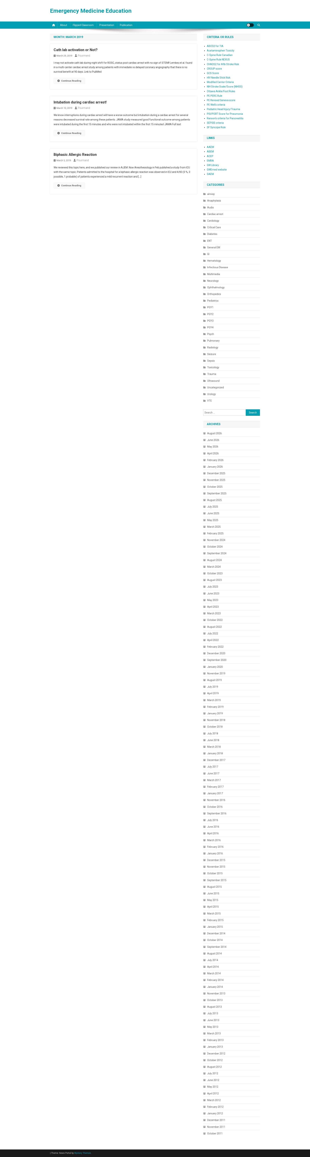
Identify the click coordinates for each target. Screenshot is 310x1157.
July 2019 (212, 686)
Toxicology (213, 367)
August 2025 (214, 500)
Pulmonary (213, 340)
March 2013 (214, 1033)
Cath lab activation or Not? (76, 50)
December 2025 (216, 473)
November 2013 (216, 993)
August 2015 (214, 886)
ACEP (210, 156)
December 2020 (216, 653)
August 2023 (214, 580)
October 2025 (215, 486)
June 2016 (213, 826)
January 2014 (215, 986)
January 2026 (215, 466)
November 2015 (216, 866)
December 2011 (216, 1120)
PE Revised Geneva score (221, 100)
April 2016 (213, 833)
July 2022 (212, 633)
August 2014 (214, 953)
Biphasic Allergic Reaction (75, 154)
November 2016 (216, 800)
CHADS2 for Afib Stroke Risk (223, 64)
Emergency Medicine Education (90, 10)
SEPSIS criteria (215, 122)
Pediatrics (213, 300)
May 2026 (212, 446)
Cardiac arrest (215, 214)
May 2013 (212, 1026)
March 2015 (214, 913)
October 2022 (215, 620)
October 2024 (215, 546)
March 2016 (214, 840)
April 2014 (213, 966)
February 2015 (215, 920)
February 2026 (215, 460)
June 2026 (213, 440)
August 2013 (214, 1006)
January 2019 (215, 713)
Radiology (212, 347)
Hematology (214, 260)
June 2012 (213, 1080)
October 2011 (215, 1133)
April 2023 (213, 606)
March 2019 (214, 700)
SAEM (210, 174)
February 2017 (215, 786)
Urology (211, 394)
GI (208, 254)
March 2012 (214, 1100)
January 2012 (215, 1113)
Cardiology (213, 220)
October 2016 (215, 806)
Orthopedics (214, 294)
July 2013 (212, 1013)
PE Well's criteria (216, 104)
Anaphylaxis (214, 200)
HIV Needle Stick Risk (218, 77)
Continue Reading (71, 80)
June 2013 (213, 1020)
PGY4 (210, 327)
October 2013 (215, 1000)
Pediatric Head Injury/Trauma (223, 109)
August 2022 (214, 626)
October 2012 (215, 1060)
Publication (126, 25)
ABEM (210, 151)
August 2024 (214, 560)
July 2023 (212, 586)
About (63, 25)
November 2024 (216, 540)
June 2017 (213, 773)
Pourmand (84, 55)
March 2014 (214, 973)
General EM (213, 247)
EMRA (210, 160)
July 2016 (212, 820)
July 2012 (212, 1073)
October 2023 (215, 573)
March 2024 (214, 566)
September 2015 (216, 880)
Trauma (211, 374)
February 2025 (215, 533)
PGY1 (210, 307)
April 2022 (213, 640)
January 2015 (215, 926)
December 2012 (216, 1053)
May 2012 (212, 1086)
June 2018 (213, 740)
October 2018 (215, 726)
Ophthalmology (216, 287)
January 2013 (215, 1046)
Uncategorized (215, 387)
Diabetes (212, 234)
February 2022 (215, 646)
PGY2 (210, 314)
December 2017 (216, 760)
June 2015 (213, 893)
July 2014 (212, 960)
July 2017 (212, 766)
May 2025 (212, 520)
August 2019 (214, 680)
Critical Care (214, 227)
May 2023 (212, 600)
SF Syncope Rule (216, 127)
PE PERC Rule (214, 95)
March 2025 (214, 526)
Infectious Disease (217, 267)
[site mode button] (250, 25)
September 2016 (216, 813)
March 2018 (214, 746)
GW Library (213, 165)
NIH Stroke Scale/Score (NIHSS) (225, 86)
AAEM (210, 147)
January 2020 (215, 666)
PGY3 (210, 320)
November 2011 (216, 1126)
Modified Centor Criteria (220, 82)
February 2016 (215, 846)
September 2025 (216, 493)
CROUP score (214, 68)
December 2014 (216, 933)
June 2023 (213, 593)
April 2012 (213, 1093)
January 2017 (215, 793)
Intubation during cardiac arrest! (80, 102)
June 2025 (213, 513)
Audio (210, 207)
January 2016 (215, 853)
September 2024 (216, 553)
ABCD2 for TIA (215, 46)
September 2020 (216, 660)
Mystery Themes (82, 1153)
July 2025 (212, 506)
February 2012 (215, 1106)
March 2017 (214, 780)
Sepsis (211, 360)
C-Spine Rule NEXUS (218, 59)
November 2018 (216, 720)
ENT (209, 240)
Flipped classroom (83, 25)
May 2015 (212, 900)
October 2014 (215, 940)
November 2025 (216, 480)
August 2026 (214, 433)
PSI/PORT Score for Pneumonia (225, 113)
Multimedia (213, 274)
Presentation (106, 25)
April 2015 (213, 906)
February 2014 (215, 980)
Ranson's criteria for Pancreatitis (225, 118)
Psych (210, 334)
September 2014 (216, 946)
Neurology (213, 280)
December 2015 (216, 860)
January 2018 (215, 753)
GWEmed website (217, 169)
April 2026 (213, 453)
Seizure (211, 354)
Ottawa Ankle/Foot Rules (221, 91)
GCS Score (213, 73)
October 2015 (215, 873)
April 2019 (213, 693)
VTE (209, 400)
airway (211, 194)
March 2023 (214, 613)
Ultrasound (213, 380)
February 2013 (215, 1040)
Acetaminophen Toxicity (220, 50)
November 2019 (216, 673)
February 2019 (215, 706)
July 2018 (212, 733)
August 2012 (214, 1066)
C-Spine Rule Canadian (220, 55)
